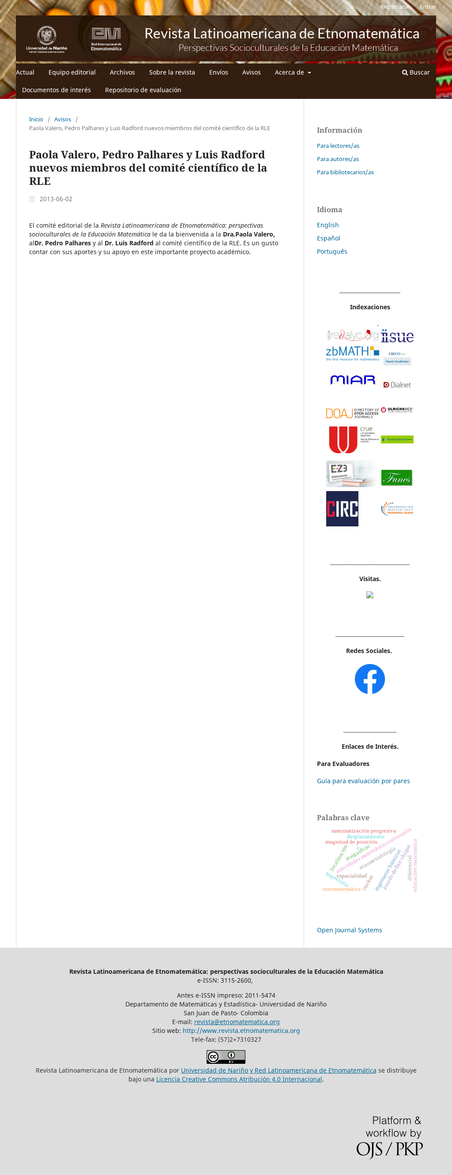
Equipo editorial (72, 72)
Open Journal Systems (349, 930)
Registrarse (395, 7)
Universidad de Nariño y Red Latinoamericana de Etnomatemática (279, 1070)
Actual (25, 72)
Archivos (122, 72)
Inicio (36, 119)
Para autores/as (338, 159)
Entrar (428, 7)
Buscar (419, 72)
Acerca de (290, 72)
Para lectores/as (338, 146)
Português (332, 251)
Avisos (251, 72)
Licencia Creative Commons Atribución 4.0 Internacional (239, 1079)
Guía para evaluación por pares (363, 781)
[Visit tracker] (369, 596)
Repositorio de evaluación (143, 90)
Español (328, 238)
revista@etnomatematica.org (237, 1021)
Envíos (218, 72)
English (328, 225)
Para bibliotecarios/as (345, 172)
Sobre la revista (172, 72)
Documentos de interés (56, 90)
